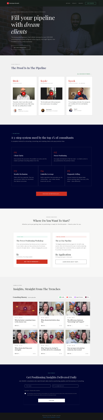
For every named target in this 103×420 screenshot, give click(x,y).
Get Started (90, 3)
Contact (58, 417)
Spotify (62, 297)
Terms (48, 417)
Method (68, 3)
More (87, 297)
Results (74, 3)
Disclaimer (53, 417)
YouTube (70, 297)
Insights (81, 3)
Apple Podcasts (79, 297)
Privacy (44, 417)
